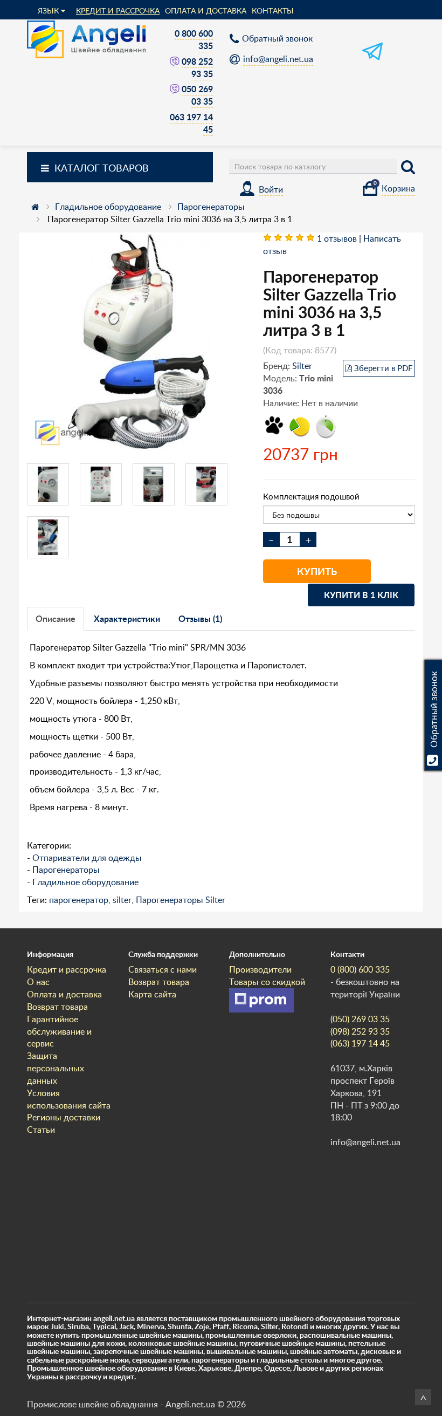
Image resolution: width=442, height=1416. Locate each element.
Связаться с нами (162, 969)
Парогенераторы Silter (180, 900)
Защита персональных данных (55, 1068)
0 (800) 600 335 (360, 969)
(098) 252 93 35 (360, 1031)
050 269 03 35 (197, 95)
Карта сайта (152, 994)
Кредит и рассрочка (118, 10)
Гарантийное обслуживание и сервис (59, 1031)
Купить (317, 571)
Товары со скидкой (267, 982)
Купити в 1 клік (361, 595)
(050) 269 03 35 (360, 1019)
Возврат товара (57, 1007)
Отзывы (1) (200, 618)
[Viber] (176, 61)
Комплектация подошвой (311, 496)
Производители (260, 969)
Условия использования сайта (68, 1099)
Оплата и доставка (205, 10)
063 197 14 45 (191, 123)
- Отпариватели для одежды (84, 858)
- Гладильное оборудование (83, 882)
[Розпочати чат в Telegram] (372, 58)
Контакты (273, 10)
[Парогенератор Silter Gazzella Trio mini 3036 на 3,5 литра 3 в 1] (137, 342)
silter (122, 900)
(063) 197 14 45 (360, 1043)
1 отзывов (337, 238)
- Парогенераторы (63, 869)
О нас (38, 982)
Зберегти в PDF (383, 367)
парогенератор (78, 900)
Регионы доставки (63, 1117)
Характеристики (127, 618)
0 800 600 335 (194, 39)
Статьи (41, 1129)
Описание (55, 618)
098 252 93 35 (197, 67)
